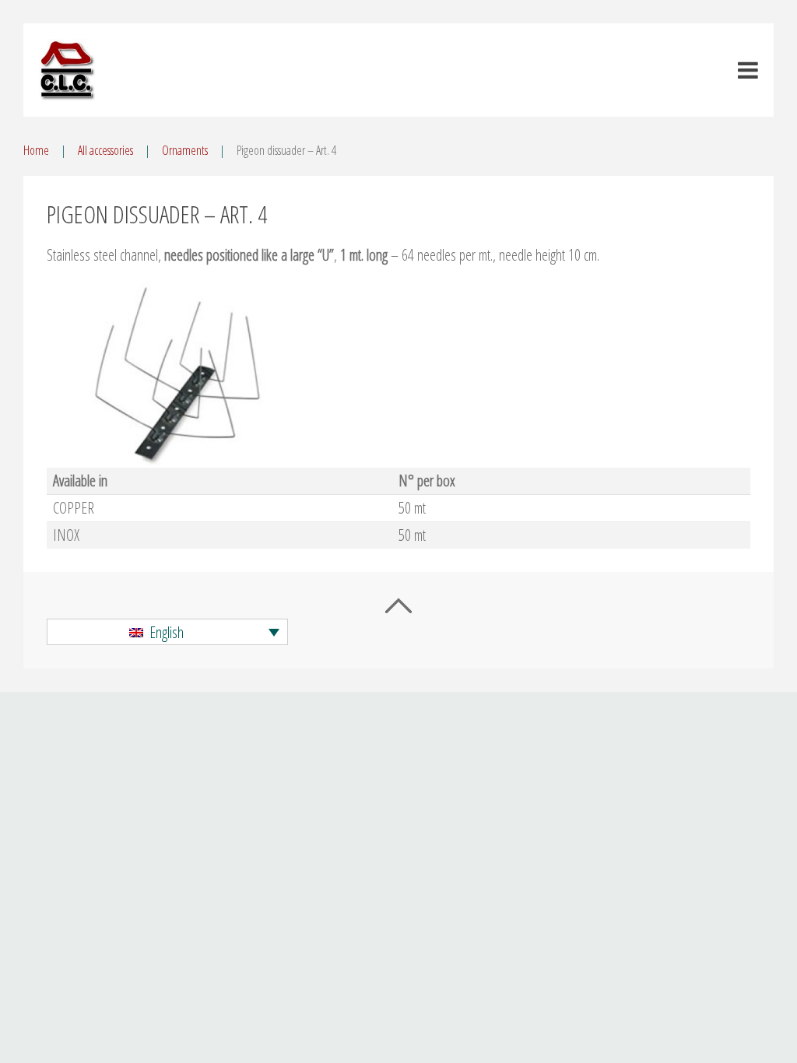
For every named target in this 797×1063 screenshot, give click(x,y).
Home (36, 150)
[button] (167, 632)
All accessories (105, 150)
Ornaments (185, 150)
